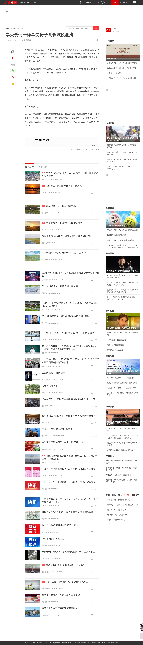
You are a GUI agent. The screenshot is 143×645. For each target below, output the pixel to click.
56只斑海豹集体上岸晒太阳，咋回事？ (61, 286)
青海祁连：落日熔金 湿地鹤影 (61, 206)
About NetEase (49, 643)
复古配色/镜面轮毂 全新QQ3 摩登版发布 (121, 450)
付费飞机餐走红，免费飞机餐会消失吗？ (62, 595)
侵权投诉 (117, 643)
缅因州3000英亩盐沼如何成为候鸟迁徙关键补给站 (66, 236)
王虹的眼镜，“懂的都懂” (54, 372)
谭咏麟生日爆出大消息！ (115, 350)
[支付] (103, 2)
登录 (115, 2)
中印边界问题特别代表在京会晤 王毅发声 (62, 442)
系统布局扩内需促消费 (53, 538)
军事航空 (135, 495)
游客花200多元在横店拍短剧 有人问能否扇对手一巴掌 (68, 399)
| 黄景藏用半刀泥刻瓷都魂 (118, 475)
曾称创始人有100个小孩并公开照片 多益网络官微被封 (68, 416)
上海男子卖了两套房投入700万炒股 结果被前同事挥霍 (68, 469)
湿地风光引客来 (50, 386)
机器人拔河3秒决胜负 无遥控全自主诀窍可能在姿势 (67, 512)
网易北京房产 (16, 28)
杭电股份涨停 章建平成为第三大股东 (60, 525)
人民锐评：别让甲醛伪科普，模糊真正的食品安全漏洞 (69, 482)
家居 (108, 495)
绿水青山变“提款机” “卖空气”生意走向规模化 (64, 253)
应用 (28, 2)
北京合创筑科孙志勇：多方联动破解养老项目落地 (123, 63)
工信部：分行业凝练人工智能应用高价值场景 (123, 230)
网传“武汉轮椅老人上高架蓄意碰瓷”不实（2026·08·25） (69, 552)
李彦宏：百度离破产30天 (116, 520)
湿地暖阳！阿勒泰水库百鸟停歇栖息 (64, 186)
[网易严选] (96, 2)
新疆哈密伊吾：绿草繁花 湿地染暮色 (64, 223)
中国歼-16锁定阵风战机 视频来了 (58, 429)
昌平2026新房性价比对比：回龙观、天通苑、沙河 (123, 68)
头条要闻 (110, 123)
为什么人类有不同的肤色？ (116, 510)
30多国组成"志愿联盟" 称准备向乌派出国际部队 (65, 316)
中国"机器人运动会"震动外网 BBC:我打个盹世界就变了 (69, 333)
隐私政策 (84, 643)
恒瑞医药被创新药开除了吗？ (117, 235)
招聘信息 (71, 643)
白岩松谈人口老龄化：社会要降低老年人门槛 (123, 505)
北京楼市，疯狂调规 (114, 73)
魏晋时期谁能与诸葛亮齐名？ (117, 515)
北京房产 (110, 41)
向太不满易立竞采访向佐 (115, 345)
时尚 (114, 495)
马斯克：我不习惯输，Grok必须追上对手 (121, 388)
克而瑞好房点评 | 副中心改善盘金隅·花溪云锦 (123, 78)
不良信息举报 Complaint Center (97, 643)
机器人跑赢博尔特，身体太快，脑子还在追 (122, 383)
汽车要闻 (110, 406)
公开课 (126, 495)
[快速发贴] (12, 51)
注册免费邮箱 (124, 2)
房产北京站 (94, 146)
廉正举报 (111, 643)
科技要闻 (110, 356)
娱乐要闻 (110, 311)
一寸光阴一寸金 (42, 139)
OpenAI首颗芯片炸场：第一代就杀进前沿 (121, 378)
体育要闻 (110, 253)
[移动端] (81, 2)
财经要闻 (110, 208)
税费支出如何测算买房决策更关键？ (60, 608)
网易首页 (22, 2)
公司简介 (57, 643)
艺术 (120, 495)
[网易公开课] (88, 2)
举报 (97, 40)
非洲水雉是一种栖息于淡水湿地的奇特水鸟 (67, 582)
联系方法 (64, 643)
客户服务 (77, 643)
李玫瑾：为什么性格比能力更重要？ (119, 500)
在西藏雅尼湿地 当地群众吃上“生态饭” (65, 565)
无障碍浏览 (35, 2)
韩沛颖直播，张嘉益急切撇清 (117, 340)
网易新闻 (115, 28)
